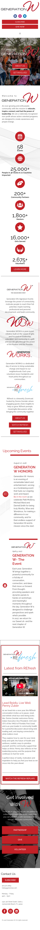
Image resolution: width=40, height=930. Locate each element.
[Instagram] (20, 16)
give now (20, 27)
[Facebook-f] (4, 911)
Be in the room (20, 497)
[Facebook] (15, 16)
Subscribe (20, 22)
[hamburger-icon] (20, 33)
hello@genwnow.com (9, 888)
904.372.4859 (6, 886)
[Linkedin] (25, 16)
